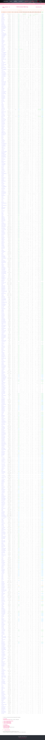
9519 (42, 70)
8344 (42, 89)
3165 (42, 171)
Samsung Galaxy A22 (3, 613)
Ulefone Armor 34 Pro (3, 285)
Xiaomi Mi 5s (2, 547)
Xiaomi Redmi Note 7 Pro (3, 536)
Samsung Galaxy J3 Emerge (3, 704)
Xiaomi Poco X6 (2, 230)
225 (42, 436)
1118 (42, 230)
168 (42, 536)
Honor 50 (2, 249)
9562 (42, 64)
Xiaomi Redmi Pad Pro (3, 228)
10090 (42, 51)
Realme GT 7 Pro (2, 20)
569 (42, 283)
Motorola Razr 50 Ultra (3, 161)
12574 (42, 31)
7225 (42, 102)
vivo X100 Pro (2, 79)
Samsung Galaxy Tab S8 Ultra (4, 151)
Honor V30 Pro (2, 274)
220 (42, 447)
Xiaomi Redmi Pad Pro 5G (3, 226)
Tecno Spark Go (2, 603)
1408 (42, 207)
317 (42, 383)
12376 (42, 39)
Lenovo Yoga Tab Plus (3, 62)
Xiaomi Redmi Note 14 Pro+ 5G (3, 205)
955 (42, 261)
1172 (42, 218)
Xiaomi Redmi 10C (2, 560)
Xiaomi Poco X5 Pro (3, 237)
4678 (42, 139)
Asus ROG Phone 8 (3, 50)
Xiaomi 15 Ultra (2, 21)
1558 (42, 197)
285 (42, 394)
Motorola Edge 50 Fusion (3, 262)
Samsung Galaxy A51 (3, 624)
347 (42, 373)
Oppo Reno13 (2, 128)
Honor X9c (2, 263)
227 (42, 428)
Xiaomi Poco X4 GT (3, 260)
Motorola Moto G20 (3, 583)
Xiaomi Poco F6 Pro (3, 101)
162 (42, 537)
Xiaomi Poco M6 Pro (3, 428)
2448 (42, 182)
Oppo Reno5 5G (2, 447)
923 (42, 263)
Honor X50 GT (2, 150)
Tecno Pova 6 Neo (3, 475)
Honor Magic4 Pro (2, 141)
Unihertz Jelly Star (3, 511)
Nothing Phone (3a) (3, 208)
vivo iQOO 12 (2, 78)
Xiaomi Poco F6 (2, 162)
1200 (42, 216)
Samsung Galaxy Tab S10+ (3, 64)
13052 (42, 21)
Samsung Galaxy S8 (3, 448)
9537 (42, 69)
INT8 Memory (38, 12)
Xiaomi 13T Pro (2, 194)
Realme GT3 (2, 117)
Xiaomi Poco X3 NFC (3, 436)
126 (42, 558)
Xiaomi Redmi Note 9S (3, 499)
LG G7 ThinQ (2, 526)
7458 (42, 91)
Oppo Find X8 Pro (2, 41)
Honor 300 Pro (2, 90)
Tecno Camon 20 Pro (3, 472)
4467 (42, 153)
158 (42, 539)
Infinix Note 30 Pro (3, 487)
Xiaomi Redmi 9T (2, 604)
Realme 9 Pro (2, 405)
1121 (42, 229)
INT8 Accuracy (27, 12)
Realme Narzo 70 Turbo (3, 282)
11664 (42, 42)
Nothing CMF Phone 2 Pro (3, 293)
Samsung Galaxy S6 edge (3, 649)
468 (42, 327)
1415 (42, 206)
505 (42, 306)
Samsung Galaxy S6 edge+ (3, 658)
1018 (42, 250)
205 (42, 500)
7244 (42, 100)
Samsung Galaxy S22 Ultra (3, 271)
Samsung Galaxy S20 (3, 305)
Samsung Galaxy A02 (3, 702)
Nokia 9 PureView (2, 416)
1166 (42, 219)
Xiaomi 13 (2, 102)
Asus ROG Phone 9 (3, 19)
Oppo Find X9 (2, 18)
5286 (42, 117)
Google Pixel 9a (2, 241)
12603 (42, 30)
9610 (42, 61)
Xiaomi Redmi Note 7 (3, 593)
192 (42, 525)
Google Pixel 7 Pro (3, 217)
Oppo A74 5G (2, 488)
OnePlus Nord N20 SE (3, 670)
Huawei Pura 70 (2, 384)
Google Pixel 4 (2, 373)
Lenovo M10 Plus (2, 646)
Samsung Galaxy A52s (3, 251)
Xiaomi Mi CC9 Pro (2, 438)
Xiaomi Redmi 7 (2, 627)
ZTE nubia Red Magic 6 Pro (3, 186)
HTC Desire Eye (2, 680)
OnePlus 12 (2, 61)
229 (42, 425)
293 (42, 393)
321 (42, 381)
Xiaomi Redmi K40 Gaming (3, 340)
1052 (42, 241)
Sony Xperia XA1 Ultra (3, 681)
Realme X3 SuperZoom (3, 337)
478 (42, 317)
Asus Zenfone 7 (2, 306)
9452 (42, 79)
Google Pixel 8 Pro (3, 239)
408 (42, 348)
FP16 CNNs (28, 12)
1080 (42, 237)
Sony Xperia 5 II (2, 317)
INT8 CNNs (23, 12)
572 (42, 282)
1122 (42, 228)
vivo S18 (2, 206)
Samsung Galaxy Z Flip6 (3, 81)
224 (42, 437)
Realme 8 (2, 414)
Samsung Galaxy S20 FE (3, 304)
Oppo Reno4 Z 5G (3, 383)
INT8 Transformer (25, 12)
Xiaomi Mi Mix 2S (2, 440)
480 (42, 315)
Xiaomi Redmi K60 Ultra (3, 193)
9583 (42, 62)
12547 (42, 32)
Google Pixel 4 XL (2, 371)
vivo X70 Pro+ (2, 184)
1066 (42, 238)
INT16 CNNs (33, 12)
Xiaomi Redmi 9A (2, 693)
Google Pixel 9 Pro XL (3, 219)
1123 (42, 227)
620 (42, 273)
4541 (42, 151)
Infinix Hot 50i (2, 573)
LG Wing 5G (2, 417)
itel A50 (2, 638)
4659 (42, 141)
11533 (42, 43)
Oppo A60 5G (2, 528)
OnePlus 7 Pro (2, 362)
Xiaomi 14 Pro (2, 80)
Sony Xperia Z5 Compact (3, 636)
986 (42, 252)
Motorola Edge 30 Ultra (3, 152)
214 (42, 469)
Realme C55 (2, 559)
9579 (42, 63)
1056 (42, 240)
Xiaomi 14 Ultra (2, 63)
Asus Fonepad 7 (2, 713)
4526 (42, 152)
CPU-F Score (21, 12)
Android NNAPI (5, 718)
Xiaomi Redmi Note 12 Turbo (3, 173)
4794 (42, 130)
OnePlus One (2, 657)
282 (42, 395)
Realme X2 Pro (2, 338)
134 (42, 550)
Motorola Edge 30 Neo (3, 406)
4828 (42, 128)
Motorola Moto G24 (3, 570)
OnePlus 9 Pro (2, 174)
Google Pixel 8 (2, 238)
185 (42, 528)
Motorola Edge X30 (3, 153)
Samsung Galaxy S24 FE (3, 261)
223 (42, 439)
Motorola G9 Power (3, 591)
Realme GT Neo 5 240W (3, 119)
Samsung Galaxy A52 (3, 489)
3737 (42, 164)
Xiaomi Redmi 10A (2, 691)
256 (42, 406)
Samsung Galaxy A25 (3, 424)
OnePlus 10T (2, 130)
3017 (42, 172)
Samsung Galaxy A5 (3, 682)
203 (42, 509)
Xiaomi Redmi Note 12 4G (3, 550)
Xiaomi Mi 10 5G (2, 316)
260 (42, 403)
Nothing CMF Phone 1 (3, 296)
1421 (42, 204)
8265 (42, 90)
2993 (42, 173)
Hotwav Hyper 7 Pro (3, 350)
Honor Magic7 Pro (2, 40)
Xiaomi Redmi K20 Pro (3, 361)
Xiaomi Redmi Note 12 (3, 451)
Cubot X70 (2, 509)
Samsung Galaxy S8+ (3, 437)
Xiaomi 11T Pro (2, 175)
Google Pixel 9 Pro (3, 218)
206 (42, 498)
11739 (42, 41)
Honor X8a (2, 592)
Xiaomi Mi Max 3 (2, 616)
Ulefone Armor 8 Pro (3, 569)
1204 (42, 215)
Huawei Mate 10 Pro (3, 403)
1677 (42, 195)
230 (42, 424)
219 (42, 449)
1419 (42, 205)
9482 (42, 78)
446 (42, 339)
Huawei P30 (2, 339)
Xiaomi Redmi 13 (2, 582)
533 (42, 295)
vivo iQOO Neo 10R (3, 163)
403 (42, 350)
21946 (42, 16)
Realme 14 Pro (2, 294)
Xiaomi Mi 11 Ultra (2, 183)
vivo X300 (2, 16)
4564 (42, 150)
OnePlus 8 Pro (2, 329)
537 (42, 293)
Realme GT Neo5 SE (3, 171)
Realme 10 (2, 470)
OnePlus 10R (2, 252)
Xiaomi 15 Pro (2, 29)
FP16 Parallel (37, 12)
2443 (42, 186)
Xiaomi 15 (2, 31)
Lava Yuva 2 (2, 602)
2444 (42, 185)
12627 (42, 29)
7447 (42, 92)
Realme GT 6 (2, 51)
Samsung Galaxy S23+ (3, 92)
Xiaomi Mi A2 (2, 615)
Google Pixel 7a (2, 216)
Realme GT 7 (2, 70)
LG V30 (2, 539)
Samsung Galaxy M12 (3, 648)
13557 (42, 19)
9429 (42, 81)
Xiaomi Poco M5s (2, 426)
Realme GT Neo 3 (3, 248)
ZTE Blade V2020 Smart (3, 637)
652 (42, 272)
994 (42, 251)
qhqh (18, 19)
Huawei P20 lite (2, 669)
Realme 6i (2, 595)
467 (42, 328)
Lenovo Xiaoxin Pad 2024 (3, 548)
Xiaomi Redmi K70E (3, 140)
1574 (42, 196)
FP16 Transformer (30, 12)
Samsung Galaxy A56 (3, 392)
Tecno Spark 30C (2, 572)
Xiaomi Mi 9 (2, 359)
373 (42, 359)
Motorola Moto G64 (3, 415)
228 (42, 427)
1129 (42, 226)
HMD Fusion (2, 469)
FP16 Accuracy (32, 12)
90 (42, 613)
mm (18, 16)
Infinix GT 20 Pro (2, 227)
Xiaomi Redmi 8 (2, 671)
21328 (42, 18)
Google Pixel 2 (2, 594)
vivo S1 (2, 580)
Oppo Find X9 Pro (2, 17)
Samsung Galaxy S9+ (3, 393)
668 (42, 271)
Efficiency (4, 7)
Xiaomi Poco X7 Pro (3, 118)
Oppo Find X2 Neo (3, 439)
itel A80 (2, 635)
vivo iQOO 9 (2, 139)
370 (42, 362)
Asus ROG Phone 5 (3, 185)
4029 (42, 161)
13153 (42, 20)
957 (42, 260)
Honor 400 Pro (2, 89)
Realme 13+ (2, 284)
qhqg (18, 161)
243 (42, 414)
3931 (42, 163)
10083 (42, 52)
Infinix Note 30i (2, 561)
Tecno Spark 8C (2, 606)
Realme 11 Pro (2, 348)
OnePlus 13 (2, 39)
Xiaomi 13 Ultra (2, 100)
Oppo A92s (2, 381)
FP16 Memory (40, 12)
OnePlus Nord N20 (3, 427)
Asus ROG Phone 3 (3, 315)
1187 (42, 217)
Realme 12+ (2, 351)
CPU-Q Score (20, 12)
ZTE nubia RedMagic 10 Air (3, 69)
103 (42, 591)
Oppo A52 (2, 605)
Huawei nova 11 (2, 240)
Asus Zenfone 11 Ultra (3, 53)
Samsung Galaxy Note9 (3, 395)
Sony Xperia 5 (2, 370)
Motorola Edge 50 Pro (3, 195)
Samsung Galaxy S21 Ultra (3, 273)
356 (42, 371)
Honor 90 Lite (2, 525)
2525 (42, 174)
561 (42, 285)
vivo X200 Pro (2, 42)
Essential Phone (2, 625)
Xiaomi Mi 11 (2, 182)
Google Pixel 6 (2, 250)
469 (42, 326)
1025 (42, 248)
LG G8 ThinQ (2, 360)
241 (42, 415)
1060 (42, 239)
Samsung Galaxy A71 (3, 471)
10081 (42, 53)
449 (42, 337)
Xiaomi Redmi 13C (2, 584)
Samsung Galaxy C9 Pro (3, 647)
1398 (42, 208)
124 (42, 561)
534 (42, 294)
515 (42, 304)
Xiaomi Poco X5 (2, 429)
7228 (42, 101)
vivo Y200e (2, 450)
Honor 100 (2, 196)
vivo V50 (2, 204)
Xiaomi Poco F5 (2, 172)
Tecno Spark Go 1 (2, 614)
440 (42, 340)
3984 (42, 162)
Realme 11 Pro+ (2, 349)
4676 (42, 140)
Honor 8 (2, 617)
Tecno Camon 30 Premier (3, 229)
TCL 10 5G (2, 425)
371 (42, 360)
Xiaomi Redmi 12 (2, 581)
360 (42, 370)
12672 (42, 28)
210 (42, 487)
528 (42, 296)
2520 (42, 175)
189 (42, 527)
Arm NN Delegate (5, 724)
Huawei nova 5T (2, 327)
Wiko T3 (2, 660)
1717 (42, 193)
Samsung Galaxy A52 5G (3, 404)
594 (42, 274)
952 (42, 262)
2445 (42, 184)
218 (42, 450)
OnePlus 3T (2, 558)
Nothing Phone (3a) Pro (3, 207)
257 (42, 405)
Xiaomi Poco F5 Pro (3, 129)
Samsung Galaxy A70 (3, 537)
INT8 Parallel (35, 12)
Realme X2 (2, 510)
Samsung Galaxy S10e (3, 326)
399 (42, 351)
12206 (42, 40)
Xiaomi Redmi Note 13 (3, 549)
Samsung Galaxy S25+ (3, 28)
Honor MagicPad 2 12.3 (3, 164)
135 (42, 548)
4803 (42, 129)
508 (42, 305)
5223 (42, 119)
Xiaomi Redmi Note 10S (3, 498)
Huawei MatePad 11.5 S (3, 382)
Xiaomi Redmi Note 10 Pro (3, 449)
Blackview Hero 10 (3, 500)
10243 (42, 50)
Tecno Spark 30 (2, 571)
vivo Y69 (2, 703)
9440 (42, 80)
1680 (42, 194)
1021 (42, 249)
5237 (42, 118)
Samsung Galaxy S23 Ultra (3, 91)
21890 (42, 17)
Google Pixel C (2, 626)
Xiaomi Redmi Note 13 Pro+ (3, 272)
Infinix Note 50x (2, 283)
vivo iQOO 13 (2, 32)
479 (42, 316)
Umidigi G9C (2, 659)
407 (42, 349)
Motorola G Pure (2, 692)
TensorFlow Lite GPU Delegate (6, 719)
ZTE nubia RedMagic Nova (3, 52)
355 (42, 372)
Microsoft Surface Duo (3, 372)
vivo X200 (2, 43)
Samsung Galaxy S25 (3, 30)
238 (42, 417)
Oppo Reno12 (2, 295)
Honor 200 (2, 197)
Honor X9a (2, 394)
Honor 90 (2, 215)
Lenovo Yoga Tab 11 (3, 527)
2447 (42, 183)
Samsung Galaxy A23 (3, 562)
